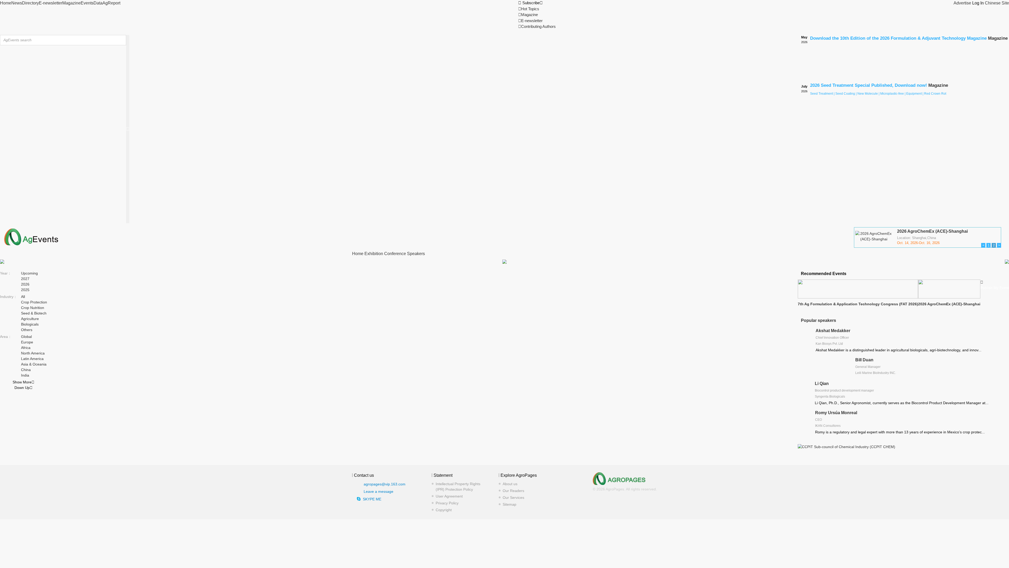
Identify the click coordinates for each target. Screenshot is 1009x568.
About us (510, 484)
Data (98, 3)
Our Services (513, 497)
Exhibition (373, 253)
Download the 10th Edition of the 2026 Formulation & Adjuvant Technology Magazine (898, 38)
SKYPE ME (372, 499)
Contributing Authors (537, 26)
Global (26, 336)
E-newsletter (50, 3)
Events (87, 3)
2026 (25, 284)
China (26, 370)
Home (5, 3)
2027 (25, 279)
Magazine (71, 3)
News (16, 3)
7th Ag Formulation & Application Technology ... (944, 233)
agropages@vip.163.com (384, 484)
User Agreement (449, 496)
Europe (27, 342)
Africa (25, 348)
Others (26, 330)
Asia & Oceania (34, 364)
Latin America (32, 359)
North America (33, 353)
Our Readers (513, 491)
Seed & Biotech (34, 313)
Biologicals (30, 324)
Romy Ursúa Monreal (836, 412)
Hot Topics (528, 9)
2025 (25, 290)
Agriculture (30, 319)
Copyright (444, 510)
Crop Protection (34, 302)
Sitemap (509, 504)
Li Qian (822, 383)
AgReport (111, 3)
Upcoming (29, 273)
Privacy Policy (447, 503)
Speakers (416, 253)
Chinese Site (997, 3)
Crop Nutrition (32, 308)
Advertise (962, 3)
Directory (30, 3)
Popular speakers (818, 320)
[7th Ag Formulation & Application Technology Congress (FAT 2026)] (873, 247)
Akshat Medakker (833, 330)
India (25, 375)
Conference (395, 253)
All (23, 297)
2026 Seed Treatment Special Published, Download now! (868, 85)
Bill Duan (864, 360)
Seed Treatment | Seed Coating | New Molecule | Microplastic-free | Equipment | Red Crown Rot (878, 93)
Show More (23, 382)
